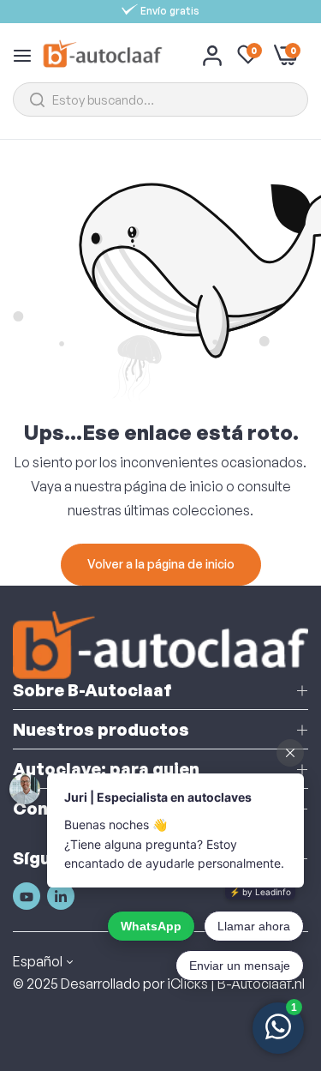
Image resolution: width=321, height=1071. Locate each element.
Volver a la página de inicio (161, 564)
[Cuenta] (212, 54)
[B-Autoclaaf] (102, 54)
